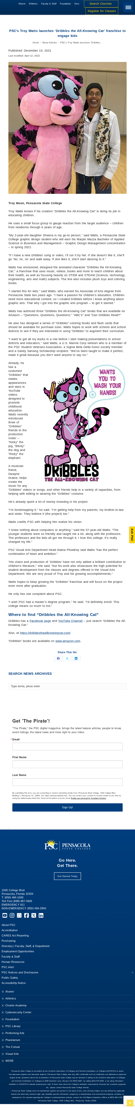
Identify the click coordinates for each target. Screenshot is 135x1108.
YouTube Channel (70, 621)
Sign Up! (67, 807)
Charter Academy (16, 1005)
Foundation (12, 1019)
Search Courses (101, 3)
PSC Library (12, 1026)
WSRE (9, 1060)
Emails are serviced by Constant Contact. (88, 798)
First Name (19, 757)
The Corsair (12, 1047)
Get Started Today (67, 876)
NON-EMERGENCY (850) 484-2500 (24, 908)
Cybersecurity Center (18, 1012)
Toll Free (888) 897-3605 (17, 901)
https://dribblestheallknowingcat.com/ (45, 633)
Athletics (10, 998)
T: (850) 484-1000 (12, 897)
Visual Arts (12, 1053)
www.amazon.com (67, 641)
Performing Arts (14, 1033)
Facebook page (40, 621)
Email (16, 739)
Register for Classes (102, 11)
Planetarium (12, 1040)
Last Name (19, 775)
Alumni (9, 991)
